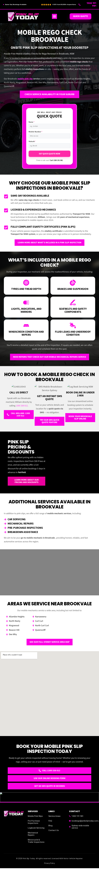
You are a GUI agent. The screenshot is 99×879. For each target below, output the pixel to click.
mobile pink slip (25, 78)
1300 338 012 (22, 405)
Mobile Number (35, 132)
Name (31, 122)
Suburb (32, 141)
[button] (54, 16)
